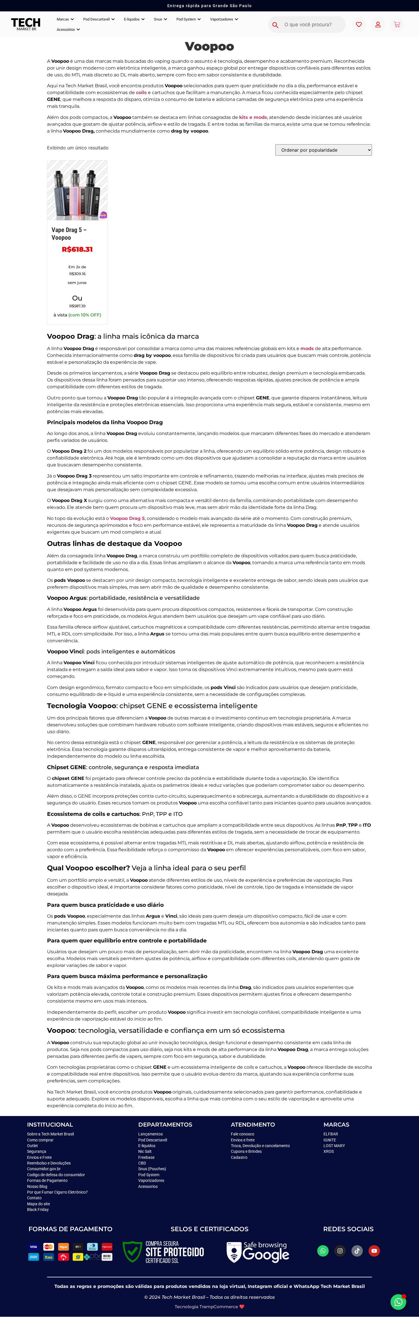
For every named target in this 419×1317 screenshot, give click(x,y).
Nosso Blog (37, 1186)
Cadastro (239, 1157)
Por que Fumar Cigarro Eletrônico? (57, 1192)
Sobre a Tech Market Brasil (50, 1134)
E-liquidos (146, 1145)
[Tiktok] (357, 1251)
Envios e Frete (39, 1157)
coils (141, 92)
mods (307, 348)
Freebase (146, 1157)
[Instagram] (340, 1251)
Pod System (149, 1174)
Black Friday (38, 1209)
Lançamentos (150, 1134)
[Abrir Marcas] (72, 19)
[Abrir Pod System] (199, 19)
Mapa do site (38, 1204)
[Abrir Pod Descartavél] (113, 19)
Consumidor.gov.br (44, 1168)
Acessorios (148, 1186)
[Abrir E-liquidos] (143, 19)
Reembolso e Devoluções (49, 1163)
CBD (142, 1163)
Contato (34, 1198)
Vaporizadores (151, 1180)
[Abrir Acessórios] (78, 29)
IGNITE (330, 1140)
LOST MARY (334, 1145)
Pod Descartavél (152, 1140)
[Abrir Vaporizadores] (236, 19)
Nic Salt (145, 1151)
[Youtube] (374, 1251)
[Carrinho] (397, 24)
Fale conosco (243, 1134)
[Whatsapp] (323, 1251)
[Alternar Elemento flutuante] (398, 1302)
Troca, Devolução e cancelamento (260, 1145)
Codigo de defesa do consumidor (56, 1174)
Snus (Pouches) (152, 1168)
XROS (329, 1151)
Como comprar (40, 1140)
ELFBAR (331, 1134)
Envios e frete (243, 1140)
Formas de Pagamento (47, 1180)
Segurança (36, 1151)
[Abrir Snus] (165, 19)
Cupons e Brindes (246, 1151)
